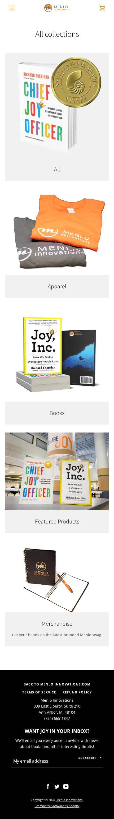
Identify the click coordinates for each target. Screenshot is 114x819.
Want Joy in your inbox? (57, 731)
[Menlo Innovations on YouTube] (66, 786)
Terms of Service (39, 692)
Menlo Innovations (69, 800)
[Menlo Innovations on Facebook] (48, 786)
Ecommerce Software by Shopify (57, 806)
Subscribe (87, 758)
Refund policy (77, 692)
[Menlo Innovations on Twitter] (57, 786)
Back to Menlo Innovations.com (57, 684)
